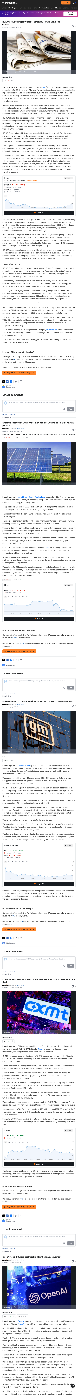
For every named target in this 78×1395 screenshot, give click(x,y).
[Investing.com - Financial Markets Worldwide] (12, 3)
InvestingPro (51, 330)
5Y (23, 196)
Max (27, 196)
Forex (35, 8)
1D (5, 196)
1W (9, 196)
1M (12, 196)
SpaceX (20, 1324)
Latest (4, 8)
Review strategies (32, 180)
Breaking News (25, 8)
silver (47, 547)
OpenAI (21, 1321)
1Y (19, 196)
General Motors (24, 765)
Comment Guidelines (8, 414)
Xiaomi (41, 1049)
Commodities (44, 8)
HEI (43, 87)
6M (16, 196)
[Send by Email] (21, 381)
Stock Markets (56, 8)
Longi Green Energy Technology (31, 497)
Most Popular (13, 8)
